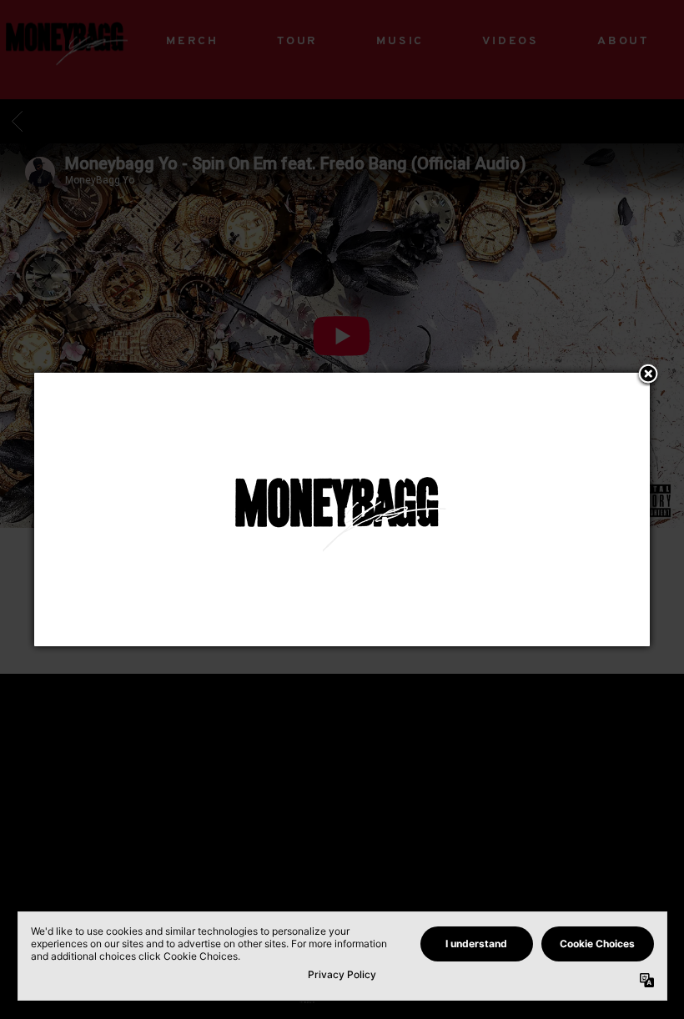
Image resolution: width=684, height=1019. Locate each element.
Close (648, 375)
